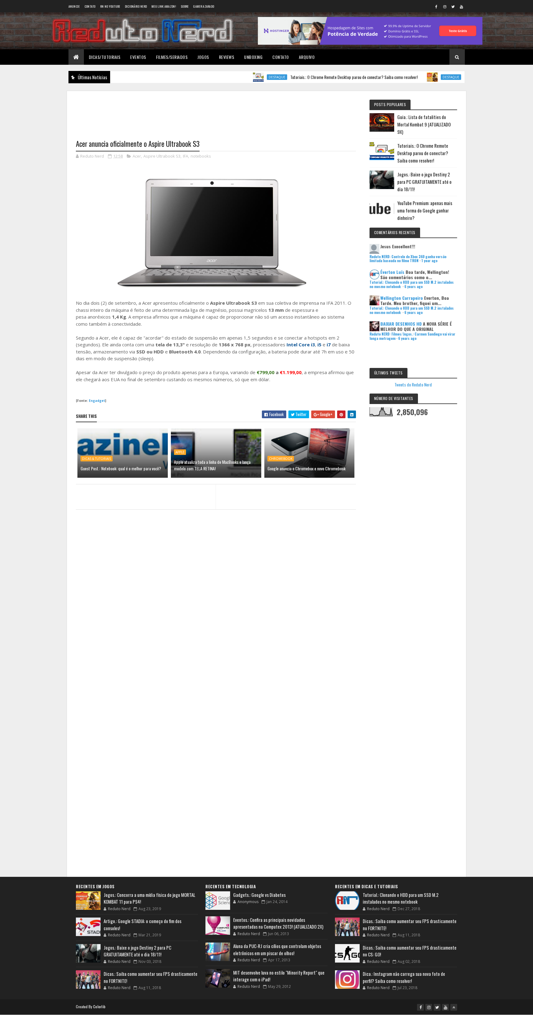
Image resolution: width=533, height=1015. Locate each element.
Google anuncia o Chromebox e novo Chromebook (306, 468)
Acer (137, 156)
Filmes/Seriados (172, 57)
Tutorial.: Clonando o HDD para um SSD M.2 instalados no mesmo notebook (401, 898)
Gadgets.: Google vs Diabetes (259, 894)
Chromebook (280, 458)
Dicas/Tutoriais (105, 57)
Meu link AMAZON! (163, 6)
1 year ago (429, 260)
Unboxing (253, 57)
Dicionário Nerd (136, 6)
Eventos (138, 57)
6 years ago (413, 286)
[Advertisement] (216, 111)
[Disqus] (216, 633)
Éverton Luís (392, 272)
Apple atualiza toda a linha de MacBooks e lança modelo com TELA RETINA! (212, 465)
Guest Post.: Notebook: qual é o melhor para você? (121, 468)
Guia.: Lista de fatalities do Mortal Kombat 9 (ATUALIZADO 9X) (424, 124)
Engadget (97, 400)
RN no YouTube (110, 6)
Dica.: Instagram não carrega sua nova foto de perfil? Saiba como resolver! (404, 977)
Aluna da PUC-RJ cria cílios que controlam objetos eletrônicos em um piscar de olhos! (277, 949)
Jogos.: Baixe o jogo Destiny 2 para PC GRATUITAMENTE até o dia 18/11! (424, 181)
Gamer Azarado (203, 6)
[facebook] (436, 6)
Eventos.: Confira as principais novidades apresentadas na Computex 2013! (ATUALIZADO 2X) (278, 923)
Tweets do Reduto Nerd (413, 384)
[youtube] (461, 6)
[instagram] (444, 6)
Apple (180, 452)
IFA (185, 156)
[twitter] (453, 6)
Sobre (185, 6)
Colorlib (99, 1006)
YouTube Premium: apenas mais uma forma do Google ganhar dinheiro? (424, 210)
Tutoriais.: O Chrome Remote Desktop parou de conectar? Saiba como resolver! (333, 77)
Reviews (226, 57)
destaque (256, 77)
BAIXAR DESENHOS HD (401, 323)
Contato (90, 6)
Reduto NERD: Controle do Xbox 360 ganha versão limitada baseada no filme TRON (408, 258)
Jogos (203, 57)
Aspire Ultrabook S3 (161, 156)
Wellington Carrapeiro (401, 298)
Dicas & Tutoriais (96, 458)
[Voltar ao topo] (453, 1007)
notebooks (201, 156)
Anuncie (74, 6)
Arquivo (307, 57)
